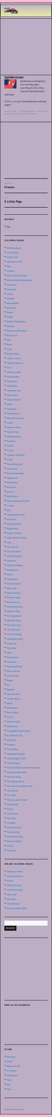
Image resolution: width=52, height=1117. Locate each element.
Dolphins (11, 409)
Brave (9, 349)
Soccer (10, 717)
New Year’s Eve (14, 625)
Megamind (12, 579)
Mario (10, 574)
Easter (10, 423)
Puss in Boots (13, 671)
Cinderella (12, 386)
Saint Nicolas (13, 694)
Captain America (15, 363)
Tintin (10, 809)
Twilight (11, 823)
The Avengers (13, 763)
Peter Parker (22, 114)
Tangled (11, 744)
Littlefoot (11, 561)
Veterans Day (13, 832)
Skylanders (12, 708)
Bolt (9, 340)
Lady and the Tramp (16, 538)
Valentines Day (14, 827)
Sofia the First (13, 722)
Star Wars (11, 740)
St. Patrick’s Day (14, 735)
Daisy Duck (12, 395)
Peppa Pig (11, 643)
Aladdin (10, 271)
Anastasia (11, 285)
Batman (10, 326)
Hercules (11, 487)
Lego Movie (12, 547)
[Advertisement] (26, 47)
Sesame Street (13, 699)
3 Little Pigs (12, 252)
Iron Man (11, 519)
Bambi (10, 312)
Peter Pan (11, 648)
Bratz (9, 344)
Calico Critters (14, 358)
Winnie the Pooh (15, 836)
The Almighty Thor (16, 758)
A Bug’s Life (12, 257)
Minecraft (11, 588)
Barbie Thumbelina (16, 321)
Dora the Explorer (15, 418)
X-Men (10, 846)
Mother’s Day (13, 611)
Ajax (9, 266)
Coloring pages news (26, 111)
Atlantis (11, 298)
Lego (9, 542)
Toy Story (11, 818)
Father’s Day (13, 432)
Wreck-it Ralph (14, 841)
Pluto (9, 653)
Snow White (12, 712)
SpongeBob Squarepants (18, 731)
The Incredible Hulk (16, 772)
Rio (8, 685)
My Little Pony (14, 620)
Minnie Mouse (14, 593)
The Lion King (14, 777)
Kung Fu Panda (14, 533)
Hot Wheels (12, 496)
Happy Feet (12, 478)
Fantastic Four (14, 427)
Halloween (12, 469)
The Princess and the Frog (19, 786)
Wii (8, 1084)
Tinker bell (12, 804)
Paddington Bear (15, 639)
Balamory (11, 308)
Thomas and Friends (17, 800)
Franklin (11, 441)
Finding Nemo (14, 436)
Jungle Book (13, 528)
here (12, 101)
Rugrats (10, 689)
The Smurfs (12, 790)
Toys (9, 1080)
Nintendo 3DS (13, 1066)
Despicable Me (14, 400)
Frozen (10, 446)
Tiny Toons (12, 813)
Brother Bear (13, 354)
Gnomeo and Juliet (16, 455)
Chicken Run (13, 377)
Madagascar (13, 570)
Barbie (10, 317)
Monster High (13, 597)
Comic (39, 111)
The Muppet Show (16, 781)
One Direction (13, 630)
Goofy (9, 459)
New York (12, 114)
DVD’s (10, 1061)
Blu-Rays (11, 1057)
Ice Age (10, 505)
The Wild (11, 795)
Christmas (12, 381)
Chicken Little (14, 372)
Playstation (12, 1075)
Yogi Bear (11, 850)
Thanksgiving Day (16, 754)
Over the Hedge (14, 634)
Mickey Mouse (14, 584)
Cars (9, 367)
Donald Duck (13, 413)
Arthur (10, 294)
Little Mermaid (14, 556)
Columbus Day (14, 390)
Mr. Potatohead (14, 616)
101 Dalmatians (14, 248)
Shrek (10, 703)
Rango (10, 680)
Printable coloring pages (14, 1109)
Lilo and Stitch (14, 551)
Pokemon (11, 662)
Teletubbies (12, 749)
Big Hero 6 (12, 335)
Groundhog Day (14, 464)
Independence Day (16, 515)
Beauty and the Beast (17, 331)
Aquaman (11, 289)
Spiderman (32, 114)
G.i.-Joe (10, 450)
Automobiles (13, 303)
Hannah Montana (15, 473)
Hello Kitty (12, 482)
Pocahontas (12, 657)
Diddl (9, 404)
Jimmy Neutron (14, 524)
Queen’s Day (13, 676)
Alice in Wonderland (17, 275)
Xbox (9, 1089)
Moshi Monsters (15, 607)
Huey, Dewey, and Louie (18, 501)
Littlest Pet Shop (15, 565)
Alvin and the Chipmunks (19, 280)
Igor (9, 510)
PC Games (11, 1071)
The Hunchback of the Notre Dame (23, 767)
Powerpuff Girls (14, 666)
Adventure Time (14, 262)
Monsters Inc (13, 602)
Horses (10, 492)
